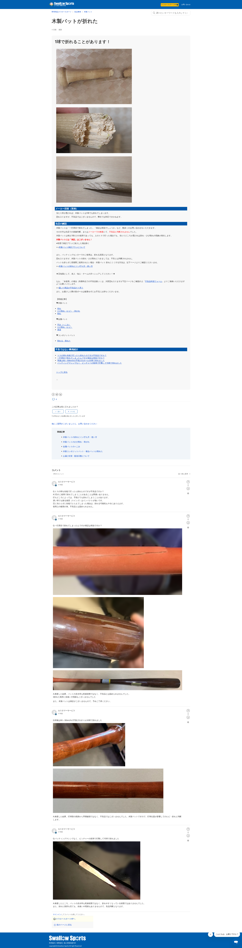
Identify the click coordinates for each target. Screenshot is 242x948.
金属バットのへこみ (71, 446)
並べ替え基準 (183, 474)
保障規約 (59, 943)
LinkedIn (60, 394)
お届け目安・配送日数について (76, 456)
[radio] (58, 411)
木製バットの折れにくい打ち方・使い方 (80, 437)
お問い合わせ (185, 4)
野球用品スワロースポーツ (62, 12)
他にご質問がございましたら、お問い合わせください (74, 424)
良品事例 (77, 12)
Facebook (53, 394)
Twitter (56, 394)
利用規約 (52, 943)
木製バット (88, 12)
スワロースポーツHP (168, 5)
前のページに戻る (64, 925)
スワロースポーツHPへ (65, 919)
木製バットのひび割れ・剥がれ (76, 442)
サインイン (57, 914)
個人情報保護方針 (70, 943)
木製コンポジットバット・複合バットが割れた (83, 451)
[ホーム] (61, 6)
